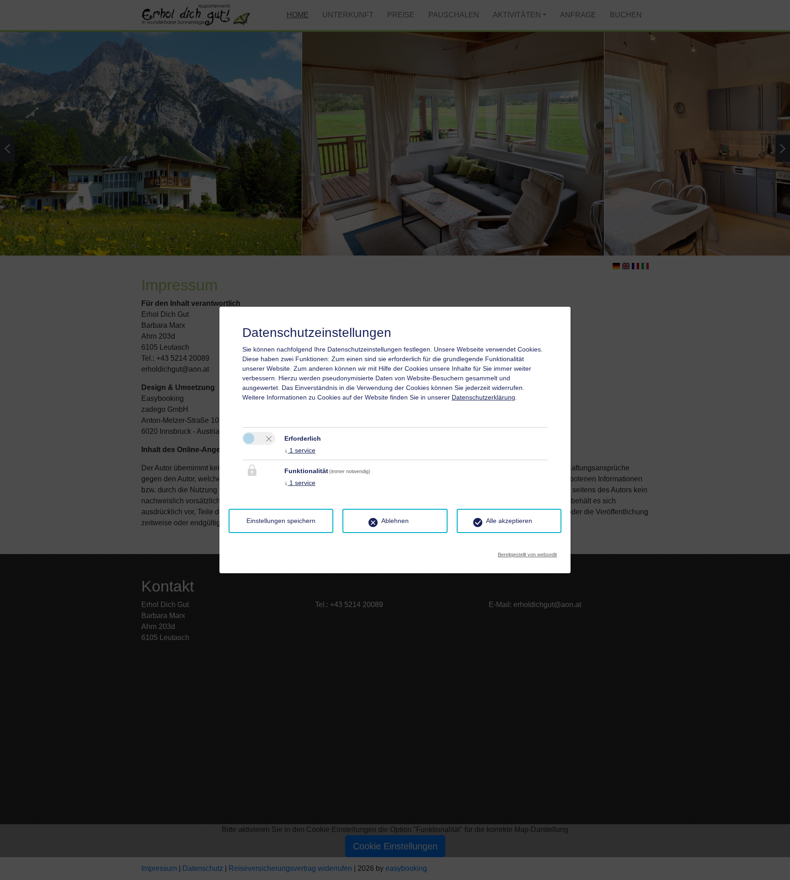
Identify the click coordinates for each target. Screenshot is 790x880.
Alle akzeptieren (509, 520)
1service (299, 450)
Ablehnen (395, 520)
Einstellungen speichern (280, 520)
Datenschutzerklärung (483, 397)
